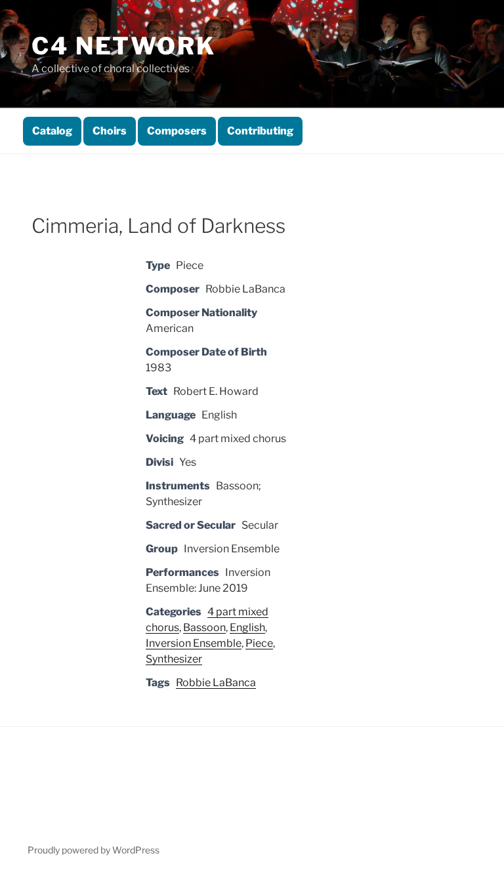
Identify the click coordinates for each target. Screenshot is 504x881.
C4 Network (124, 45)
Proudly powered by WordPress (93, 849)
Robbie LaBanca (216, 682)
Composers (177, 131)
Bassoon (204, 627)
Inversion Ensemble (194, 643)
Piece (259, 643)
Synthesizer (174, 659)
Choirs (110, 131)
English (247, 627)
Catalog (52, 131)
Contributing (260, 131)
